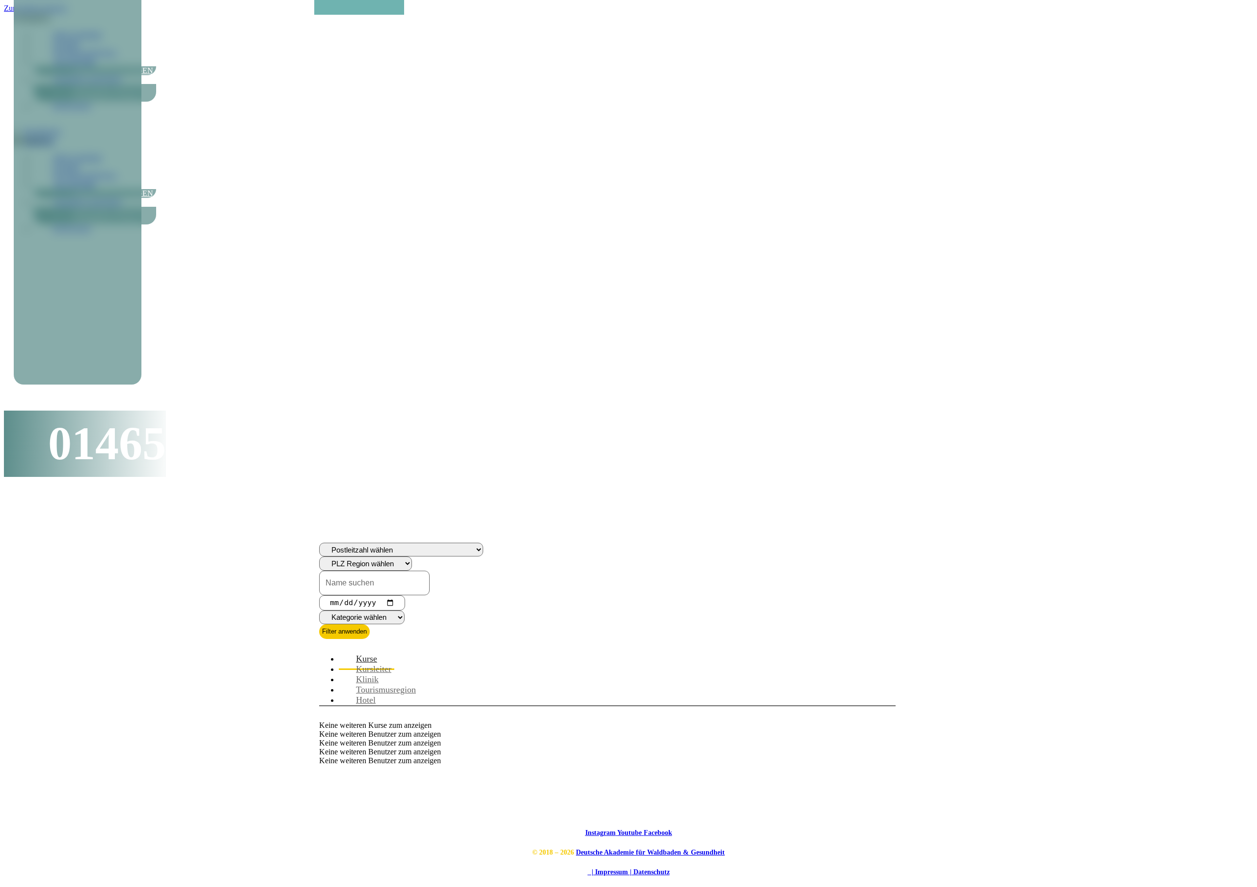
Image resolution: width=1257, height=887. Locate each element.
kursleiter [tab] (373, 669)
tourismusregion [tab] (386, 689)
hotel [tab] (366, 700)
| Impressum (609, 872)
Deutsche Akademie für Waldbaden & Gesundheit (650, 852)
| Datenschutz (650, 872)
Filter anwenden (344, 631)
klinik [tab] (367, 679)
